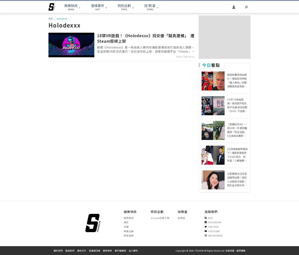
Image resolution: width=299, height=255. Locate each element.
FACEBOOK (215, 222)
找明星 (181, 218)
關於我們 (58, 250)
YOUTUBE (214, 231)
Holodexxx (62, 18)
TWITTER (213, 226)
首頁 (50, 18)
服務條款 (107, 250)
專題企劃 (129, 231)
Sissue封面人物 (160, 218)
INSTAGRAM (215, 235)
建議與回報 (94, 250)
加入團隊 (133, 250)
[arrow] (51, 7)
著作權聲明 (120, 250)
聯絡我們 (69, 250)
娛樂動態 (129, 218)
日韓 (126, 226)
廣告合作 (81, 250)
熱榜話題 (129, 235)
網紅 (126, 222)
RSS (210, 218)
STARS (150, 7)
